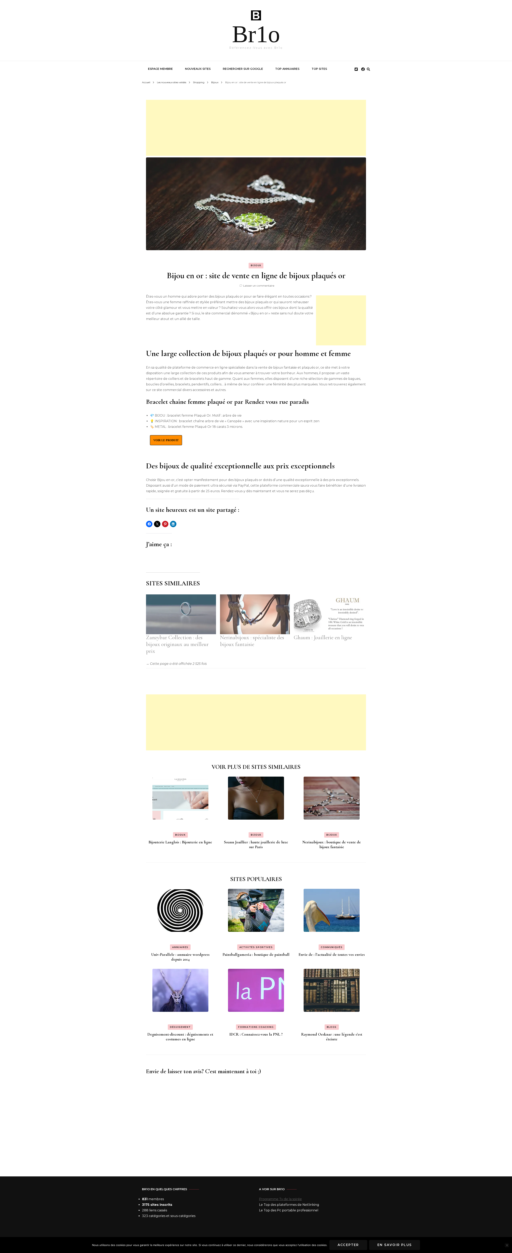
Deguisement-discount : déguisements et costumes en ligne (180, 1037)
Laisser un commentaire (258, 285)
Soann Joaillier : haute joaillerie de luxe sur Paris (256, 844)
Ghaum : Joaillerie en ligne (323, 637)
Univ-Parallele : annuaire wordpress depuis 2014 (180, 957)
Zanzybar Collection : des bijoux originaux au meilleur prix (177, 644)
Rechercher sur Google (243, 69)
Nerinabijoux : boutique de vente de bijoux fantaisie (331, 844)
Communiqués (331, 947)
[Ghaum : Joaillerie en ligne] (329, 614)
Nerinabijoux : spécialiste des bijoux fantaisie (252, 641)
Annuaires (180, 947)
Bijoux (256, 265)
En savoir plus (394, 1245)
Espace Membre (160, 69)
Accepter (348, 1245)
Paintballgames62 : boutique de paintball (256, 954)
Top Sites (319, 69)
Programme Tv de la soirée (280, 1199)
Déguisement (180, 1027)
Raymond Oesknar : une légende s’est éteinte (331, 1037)
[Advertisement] (256, 128)
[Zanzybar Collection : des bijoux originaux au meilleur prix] (181, 614)
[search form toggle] (368, 69)
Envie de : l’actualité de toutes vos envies (332, 954)
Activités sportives (256, 947)
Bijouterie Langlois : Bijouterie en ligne (180, 842)
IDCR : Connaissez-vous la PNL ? (256, 1034)
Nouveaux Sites (198, 69)
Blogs (332, 1027)
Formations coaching (256, 1027)
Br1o (256, 34)
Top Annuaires (287, 69)
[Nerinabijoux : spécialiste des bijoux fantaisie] (255, 614)
